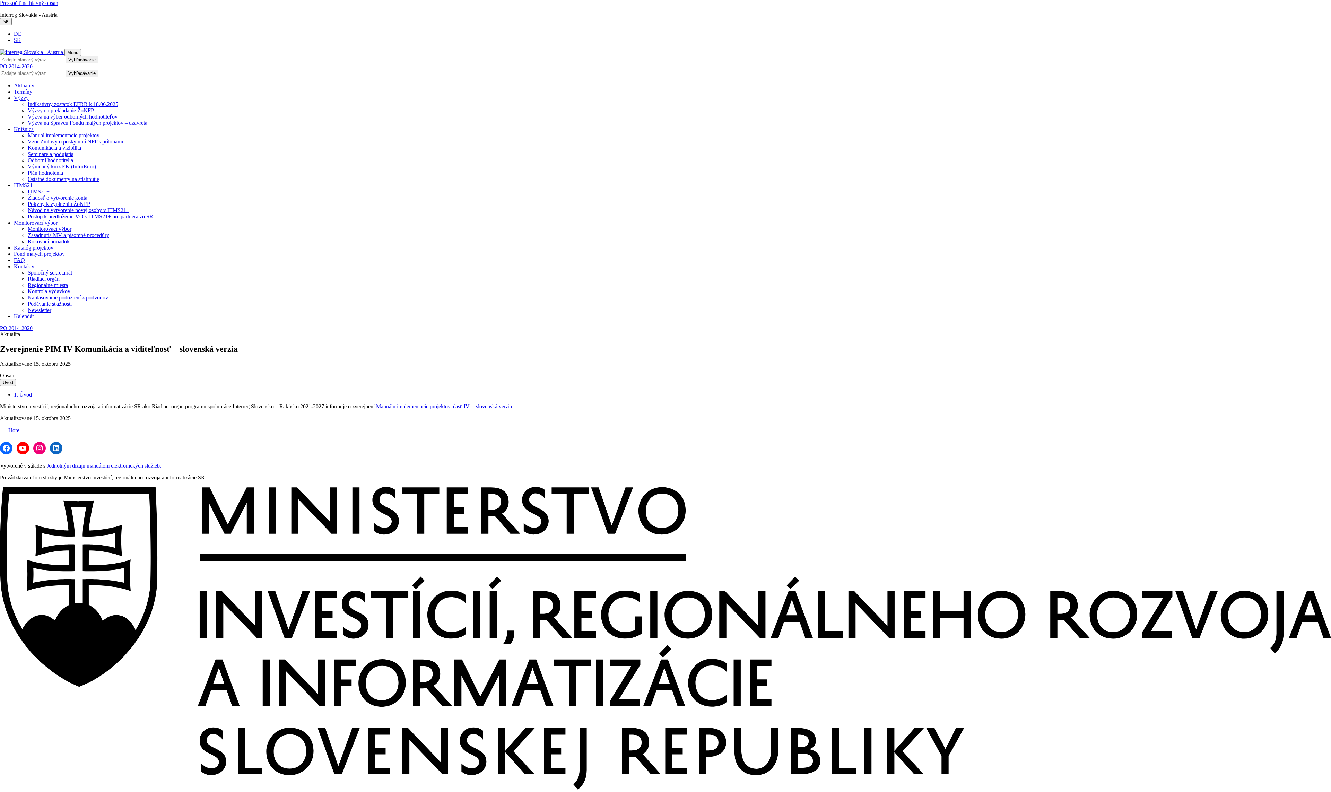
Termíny (23, 92)
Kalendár (24, 316)
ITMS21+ (25, 185)
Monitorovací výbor (36, 223)
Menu (72, 52)
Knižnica (24, 129)
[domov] (665, 789)
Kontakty (24, 266)
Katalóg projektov (33, 248)
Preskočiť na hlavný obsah (29, 3)
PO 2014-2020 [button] (16, 66)
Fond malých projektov (39, 254)
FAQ (19, 260)
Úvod (8, 382)
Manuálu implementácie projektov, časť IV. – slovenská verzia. (444, 406)
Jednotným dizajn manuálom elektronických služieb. (104, 466)
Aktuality (24, 85)
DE (17, 34)
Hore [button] (13, 430)
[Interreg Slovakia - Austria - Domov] (32, 52)
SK (6, 21)
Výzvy (21, 98)
